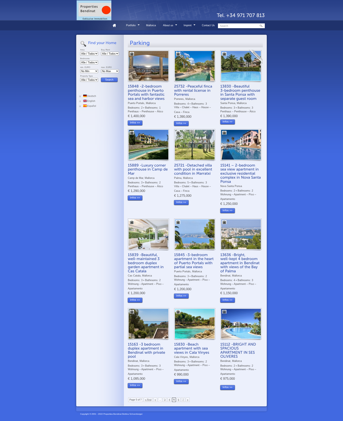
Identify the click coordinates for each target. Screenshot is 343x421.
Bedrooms (85, 59)
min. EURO (85, 67)
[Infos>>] (135, 122)
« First (148, 397)
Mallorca (151, 25)
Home (116, 25)
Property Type (86, 76)
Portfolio (129, 26)
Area (82, 50)
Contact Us (208, 25)
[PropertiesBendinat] (94, 10)
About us (166, 26)
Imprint (186, 26)
